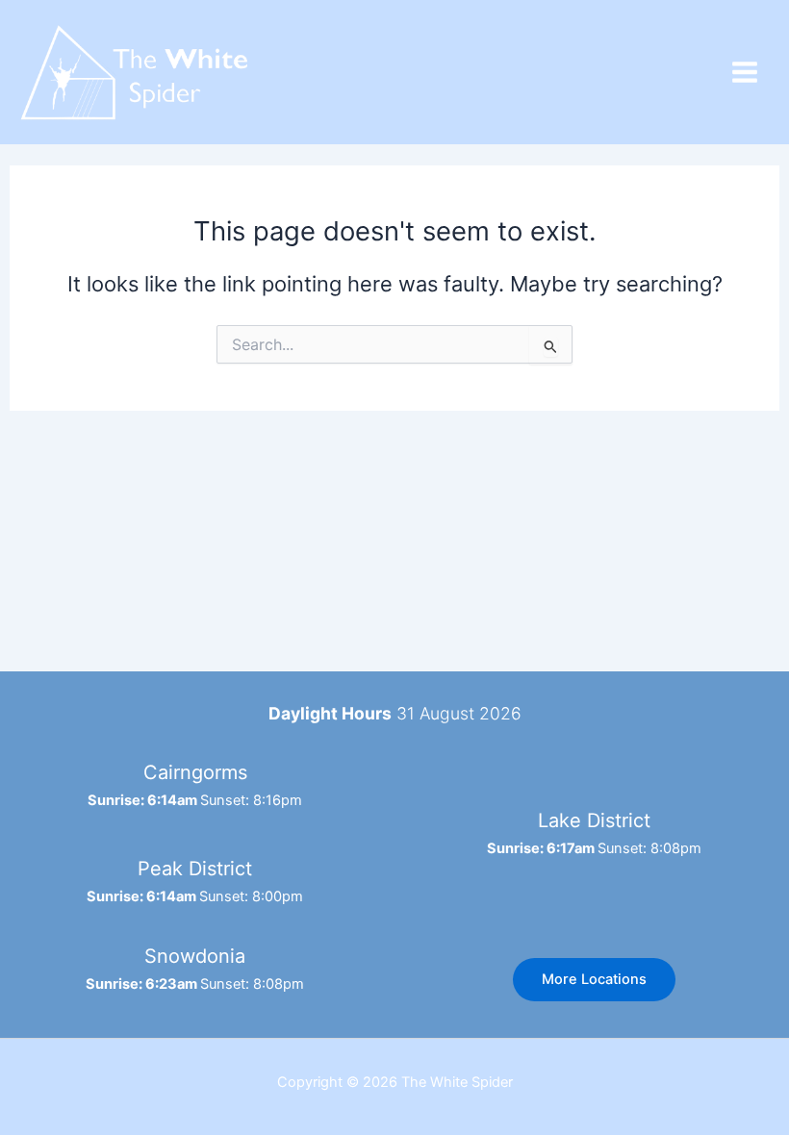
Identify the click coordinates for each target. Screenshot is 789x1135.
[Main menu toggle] (745, 72)
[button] (594, 979)
